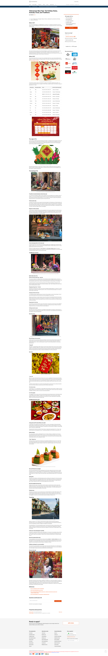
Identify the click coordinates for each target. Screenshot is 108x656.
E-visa (47, 4)
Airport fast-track (57, 642)
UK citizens (30, 641)
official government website (55, 652)
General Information (35, 6)
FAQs (44, 4)
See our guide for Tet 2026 (35, 60)
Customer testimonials (57, 636)
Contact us (56, 634)
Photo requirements (45, 641)
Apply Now (71, 27)
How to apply (34, 4)
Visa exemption (44, 636)
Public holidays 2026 (45, 639)
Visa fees (39, 4)
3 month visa (44, 642)
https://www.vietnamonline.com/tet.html (37, 590)
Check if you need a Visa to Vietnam (72, 638)
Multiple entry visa (44, 644)
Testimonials (67, 4)
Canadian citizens (31, 636)
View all (30, 646)
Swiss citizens (31, 642)
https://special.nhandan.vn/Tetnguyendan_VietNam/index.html (40, 594)
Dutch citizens (31, 644)
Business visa (44, 634)
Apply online (52, 4)
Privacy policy (56, 644)
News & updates (56, 639)
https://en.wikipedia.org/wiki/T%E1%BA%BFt (37, 588)
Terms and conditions (57, 646)
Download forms (72, 4)
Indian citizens (31, 639)
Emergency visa (77, 4)
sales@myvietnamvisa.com (71, 636)
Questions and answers (57, 641)
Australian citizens (32, 634)
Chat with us (71, 633)
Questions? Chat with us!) (70, 36)
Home (30, 4)
